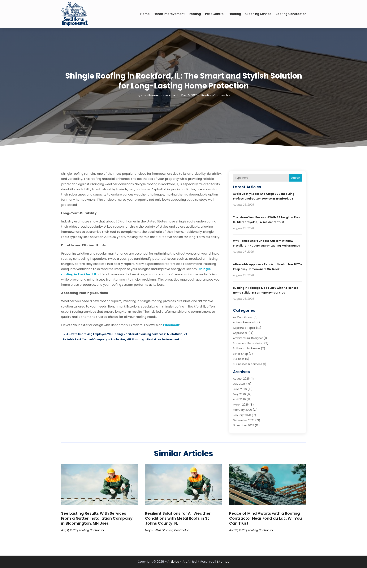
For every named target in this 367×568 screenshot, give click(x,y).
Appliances (240, 333)
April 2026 (239, 399)
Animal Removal (244, 322)
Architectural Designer (248, 338)
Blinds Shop (240, 354)
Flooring (235, 14)
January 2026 (242, 415)
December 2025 (243, 420)
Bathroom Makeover (246, 348)
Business (238, 359)
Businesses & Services (247, 364)
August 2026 (241, 379)
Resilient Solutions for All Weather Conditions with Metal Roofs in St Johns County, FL (178, 518)
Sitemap (223, 561)
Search (295, 178)
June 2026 (240, 389)
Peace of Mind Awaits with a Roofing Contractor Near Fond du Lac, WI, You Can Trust (265, 518)
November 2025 (243, 425)
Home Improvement (169, 14)
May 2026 (239, 394)
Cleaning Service (258, 14)
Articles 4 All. (177, 561)
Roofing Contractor (290, 14)
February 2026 (242, 410)
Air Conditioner (243, 317)
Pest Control (214, 14)
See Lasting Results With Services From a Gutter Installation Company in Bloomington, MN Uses (96, 518)
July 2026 (239, 384)
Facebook (171, 325)
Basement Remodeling (248, 343)
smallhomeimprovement (160, 95)
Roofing (195, 14)
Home (144, 14)
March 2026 (241, 405)
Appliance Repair (244, 328)
